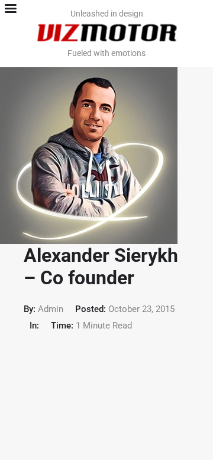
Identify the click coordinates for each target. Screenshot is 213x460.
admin (50, 309)
